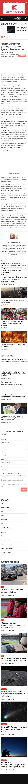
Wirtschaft (3, 515)
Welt (2, 511)
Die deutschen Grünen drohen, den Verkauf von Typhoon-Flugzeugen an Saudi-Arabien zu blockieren (14, 373)
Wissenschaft (4, 688)
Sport (2, 523)
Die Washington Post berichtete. (9, 96)
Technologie (4, 519)
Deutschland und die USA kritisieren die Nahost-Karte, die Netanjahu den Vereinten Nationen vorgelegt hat (13, 417)
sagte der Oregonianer (15, 147)
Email (2, 459)
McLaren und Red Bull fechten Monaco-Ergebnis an (12, 591)
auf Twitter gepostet (20, 123)
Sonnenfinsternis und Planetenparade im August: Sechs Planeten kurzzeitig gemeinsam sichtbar (13, 765)
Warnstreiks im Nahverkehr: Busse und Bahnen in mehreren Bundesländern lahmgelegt (12, 323)
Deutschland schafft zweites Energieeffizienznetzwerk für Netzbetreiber (13, 396)
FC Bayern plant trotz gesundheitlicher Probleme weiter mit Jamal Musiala (13, 625)
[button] (25, 23)
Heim (2, 503)
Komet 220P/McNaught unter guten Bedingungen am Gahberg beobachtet (19, 29)
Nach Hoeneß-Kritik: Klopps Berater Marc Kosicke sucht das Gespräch (14, 659)
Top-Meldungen (5, 507)
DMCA (2, 544)
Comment (3, 439)
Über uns (3, 536)
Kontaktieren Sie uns (6, 527)
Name (2, 452)
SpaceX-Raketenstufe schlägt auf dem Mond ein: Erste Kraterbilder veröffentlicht (13, 693)
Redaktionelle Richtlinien (7, 548)
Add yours (3, 434)
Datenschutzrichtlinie (6, 552)
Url (1, 466)
